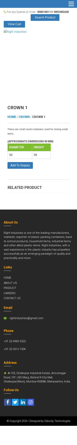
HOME (7, 277)
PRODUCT (10, 288)
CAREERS (10, 293)
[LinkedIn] (22, 402)
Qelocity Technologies (57, 420)
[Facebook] (7, 402)
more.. (28, 258)
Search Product (45, 17)
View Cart (14, 24)
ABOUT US (10, 283)
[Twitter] (15, 402)
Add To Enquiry (20, 165)
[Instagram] (30, 402)
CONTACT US (12, 298)
